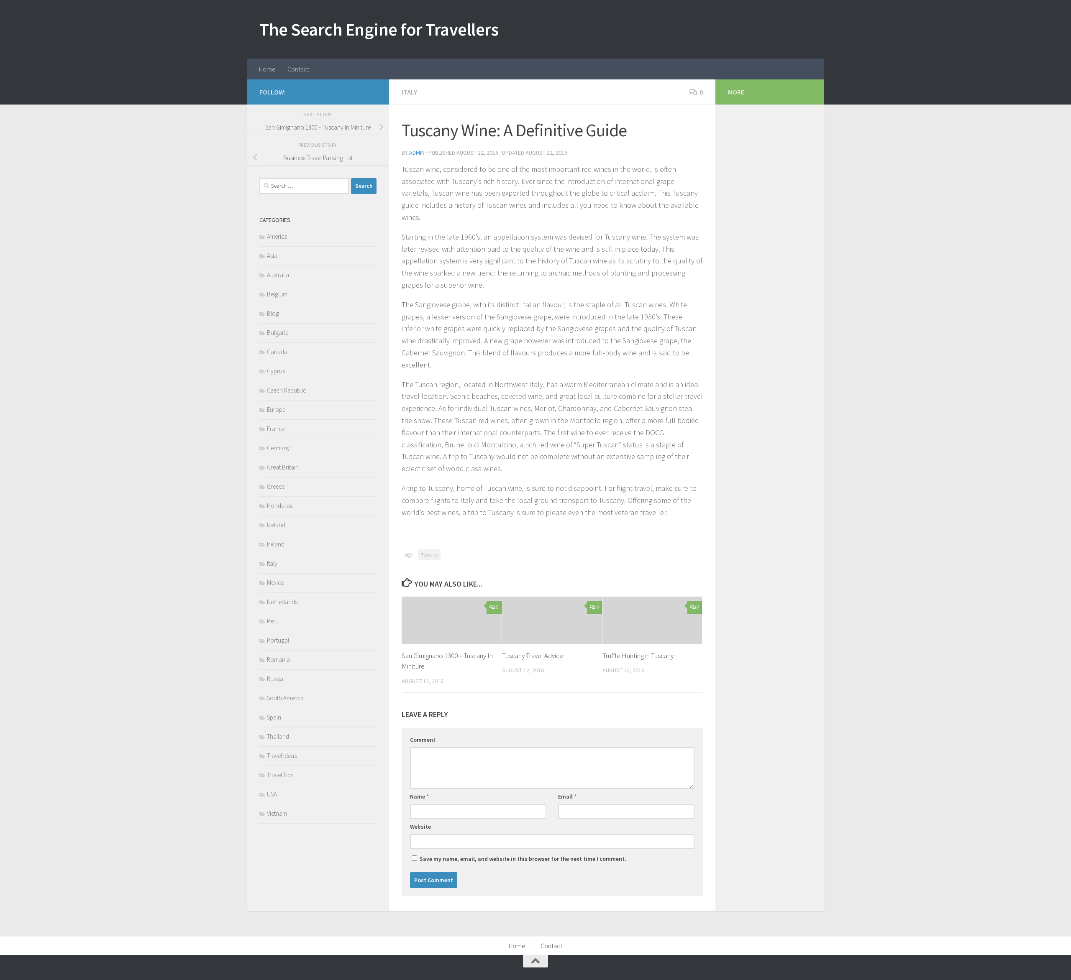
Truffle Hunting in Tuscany (638, 655)
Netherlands (282, 602)
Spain (274, 717)
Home (267, 69)
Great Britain (283, 467)
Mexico (275, 583)
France (275, 429)
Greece (275, 486)
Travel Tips (280, 775)
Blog (273, 313)
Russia (275, 679)
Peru (273, 621)
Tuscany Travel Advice (532, 655)
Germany (278, 448)
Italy (409, 92)
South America (285, 698)
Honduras (279, 506)
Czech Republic (286, 390)
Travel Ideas (282, 756)
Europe (276, 409)
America (277, 236)
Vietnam (277, 813)
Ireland (275, 544)
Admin (417, 152)
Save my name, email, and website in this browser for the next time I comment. (523, 859)
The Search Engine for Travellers (378, 29)
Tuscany (429, 554)
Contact (298, 69)
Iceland (276, 525)
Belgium (277, 294)
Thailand (278, 736)
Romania (278, 660)
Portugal (278, 640)
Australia (278, 275)
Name (419, 796)
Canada (277, 352)
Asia (272, 256)
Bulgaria (278, 333)
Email (567, 796)
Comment (423, 739)
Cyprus (276, 371)
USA (272, 794)
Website (420, 826)
